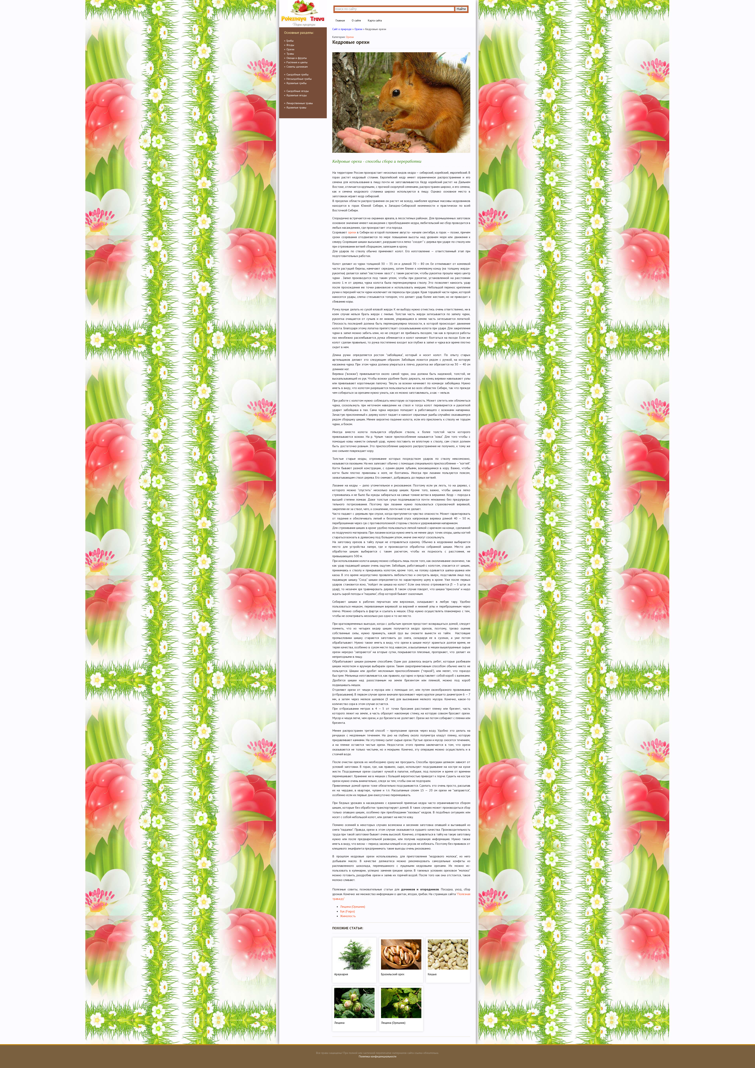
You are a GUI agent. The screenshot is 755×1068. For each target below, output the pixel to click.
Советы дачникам (297, 66)
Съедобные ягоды (297, 91)
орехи (352, 232)
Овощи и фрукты (296, 58)
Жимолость (348, 916)
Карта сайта (375, 20)
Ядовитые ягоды (296, 95)
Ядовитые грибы (296, 83)
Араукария (341, 974)
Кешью (432, 974)
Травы (290, 53)
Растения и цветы (297, 62)
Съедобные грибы (297, 74)
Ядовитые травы (296, 107)
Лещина (339, 1023)
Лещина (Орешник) (352, 906)
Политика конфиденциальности (377, 1056)
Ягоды (290, 45)
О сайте (356, 20)
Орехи (290, 49)
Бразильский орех (392, 974)
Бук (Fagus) (347, 911)
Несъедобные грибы (299, 79)
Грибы (290, 40)
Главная (340, 20)
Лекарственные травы (299, 103)
